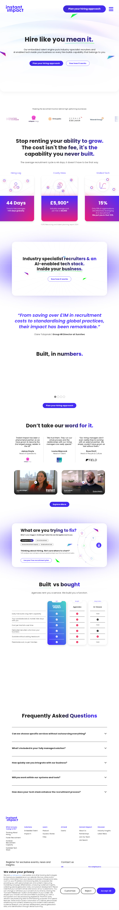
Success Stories (49, 834)
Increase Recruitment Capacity (10, 843)
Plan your (84, 8)
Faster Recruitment (13, 838)
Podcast (46, 831)
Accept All (106, 890)
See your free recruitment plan (36, 560)
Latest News (102, 834)
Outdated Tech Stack (11, 849)
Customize (69, 890)
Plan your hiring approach (46, 63)
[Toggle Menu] (111, 9)
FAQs (44, 837)
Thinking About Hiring (11, 834)
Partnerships (84, 834)
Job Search (83, 840)
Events (63, 831)
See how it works (77, 63)
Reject (88, 890)
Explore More (59, 504)
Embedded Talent (31, 831)
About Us (82, 831)
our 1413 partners (16, 875)
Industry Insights (104, 831)
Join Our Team (84, 837)
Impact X (27, 834)
